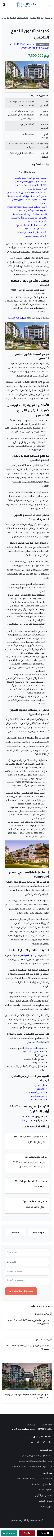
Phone (15, 1232)
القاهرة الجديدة (36, 18)
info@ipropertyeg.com (23, 1429)
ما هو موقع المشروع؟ (36, 228)
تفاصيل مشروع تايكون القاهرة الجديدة (30, 178)
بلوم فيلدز (40, 1085)
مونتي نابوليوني (38, 1096)
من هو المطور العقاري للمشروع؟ (31, 225)
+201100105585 (45, 1429)
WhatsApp (38, 1232)
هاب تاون (40, 1089)
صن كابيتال (33, 1051)
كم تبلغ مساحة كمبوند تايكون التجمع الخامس (27, 192)
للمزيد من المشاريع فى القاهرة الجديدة (30, 214)
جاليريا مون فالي (31, 1048)
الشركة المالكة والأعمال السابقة (33, 210)
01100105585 (28, 1116)
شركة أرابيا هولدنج (29, 955)
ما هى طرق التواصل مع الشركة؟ (32, 232)
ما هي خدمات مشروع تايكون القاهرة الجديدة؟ (27, 196)
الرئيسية (48, 18)
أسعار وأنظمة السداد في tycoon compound (27, 207)
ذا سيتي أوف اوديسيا (35, 1092)
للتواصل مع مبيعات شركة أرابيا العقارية (29, 218)
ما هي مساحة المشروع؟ (35, 236)
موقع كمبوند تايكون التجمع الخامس (31, 181)
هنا (23, 1120)
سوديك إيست (38, 1099)
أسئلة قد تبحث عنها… (37, 221)
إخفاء (22, 172)
